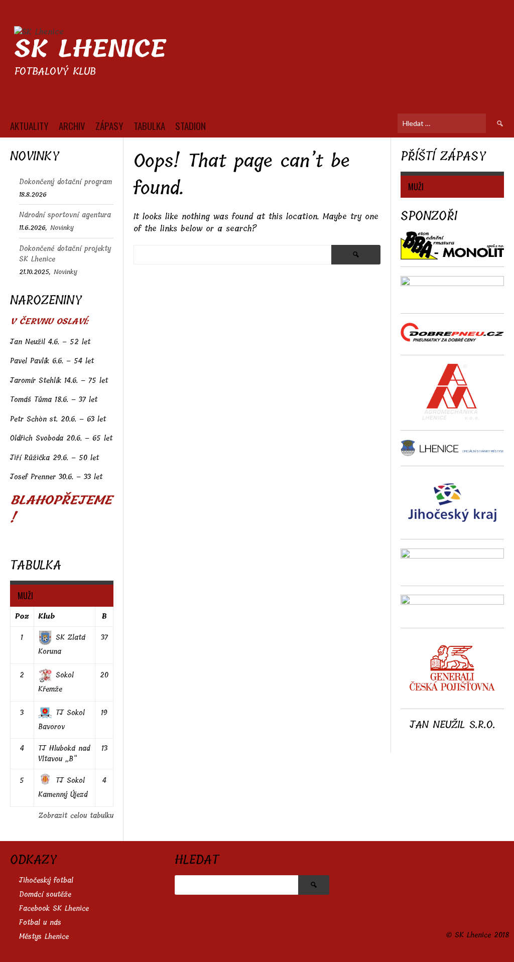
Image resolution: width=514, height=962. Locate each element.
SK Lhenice (90, 49)
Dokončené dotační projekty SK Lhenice (65, 254)
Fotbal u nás (40, 922)
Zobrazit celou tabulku (76, 815)
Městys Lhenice (44, 936)
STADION (190, 125)
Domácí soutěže (45, 894)
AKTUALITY (29, 125)
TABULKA (149, 125)
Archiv (72, 125)
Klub (46, 616)
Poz (22, 616)
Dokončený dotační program (65, 182)
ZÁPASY (109, 125)
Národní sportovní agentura (65, 215)
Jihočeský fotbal (46, 880)
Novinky (62, 227)
